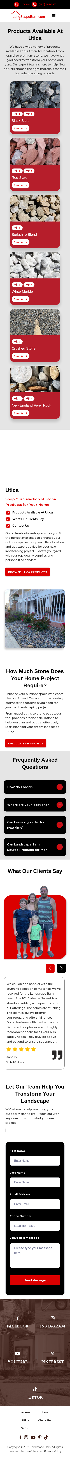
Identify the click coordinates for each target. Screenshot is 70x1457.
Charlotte (44, 1420)
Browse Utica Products (27, 572)
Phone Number (21, 1216)
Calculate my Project (25, 743)
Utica (25, 1420)
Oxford (26, 1428)
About (44, 1412)
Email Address (20, 1194)
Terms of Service (31, 1451)
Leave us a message (24, 1237)
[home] (28, 15)
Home (25, 1412)
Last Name (17, 1172)
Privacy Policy (52, 1451)
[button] (53, 15)
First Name (18, 1151)
